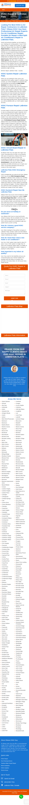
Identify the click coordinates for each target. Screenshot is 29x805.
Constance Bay (6, 549)
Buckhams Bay (5, 473)
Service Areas (4, 770)
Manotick (18, 432)
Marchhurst (18, 440)
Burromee (4, 479)
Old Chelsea (19, 500)
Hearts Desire (5, 664)
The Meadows (19, 659)
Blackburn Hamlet (6, 456)
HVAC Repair (4, 758)
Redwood (18, 566)
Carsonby (4, 506)
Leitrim (3, 724)
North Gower (19, 489)
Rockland (18, 593)
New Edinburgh (20, 487)
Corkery (4, 557)
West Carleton (19, 703)
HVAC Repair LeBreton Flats (19, 21)
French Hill (4, 629)
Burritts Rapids (5, 477)
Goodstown (5, 644)
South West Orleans (21, 637)
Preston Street (19, 547)
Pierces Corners (20, 539)
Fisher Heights (5, 619)
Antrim (3, 409)
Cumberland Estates (7, 576)
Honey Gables (5, 681)
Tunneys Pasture (20, 672)
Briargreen (4, 465)
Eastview (4, 598)
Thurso (17, 661)
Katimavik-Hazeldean (7, 703)
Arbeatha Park (5, 411)
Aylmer (3, 417)
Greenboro (4, 650)
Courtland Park (5, 561)
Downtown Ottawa (6, 592)
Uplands (18, 676)
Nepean (18, 485)
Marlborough (19, 446)
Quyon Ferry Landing (21, 562)
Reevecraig (19, 568)
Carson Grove (5, 502)
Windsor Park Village (21, 723)
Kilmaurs (4, 713)
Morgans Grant (19, 479)
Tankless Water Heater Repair (8, 763)
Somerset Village (20, 625)
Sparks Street (19, 639)
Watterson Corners (20, 697)
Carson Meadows (6, 504)
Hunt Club (4, 685)
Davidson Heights (6, 584)
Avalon (3, 415)
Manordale (18, 430)
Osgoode (18, 515)
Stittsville (18, 645)
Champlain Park (6, 525)
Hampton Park (5, 654)
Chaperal (4, 529)
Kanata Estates (5, 695)
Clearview (4, 545)
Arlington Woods (6, 413)
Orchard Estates (20, 506)
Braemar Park (5, 463)
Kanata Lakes (5, 697)
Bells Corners (5, 444)
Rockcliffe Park (19, 591)
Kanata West (5, 699)
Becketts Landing (6, 438)
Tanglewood (19, 653)
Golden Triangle (6, 643)
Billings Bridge (5, 454)
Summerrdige (19, 651)
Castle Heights (5, 510)
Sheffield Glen (19, 612)
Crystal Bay (5, 568)
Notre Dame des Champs (20, 495)
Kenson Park (5, 711)
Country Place (5, 559)
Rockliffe (18, 595)
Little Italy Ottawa (20, 409)
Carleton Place (5, 492)
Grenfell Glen (5, 652)
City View (4, 541)
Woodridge (18, 728)
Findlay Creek (5, 615)
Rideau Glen (19, 577)
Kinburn (4, 715)
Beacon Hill (5, 430)
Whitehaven (19, 717)
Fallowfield (4, 611)
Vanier (17, 682)
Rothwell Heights (20, 599)
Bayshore (4, 428)
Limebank (18, 401)
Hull (3, 683)
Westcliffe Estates (20, 711)
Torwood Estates (20, 664)
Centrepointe (5, 520)
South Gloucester (20, 627)
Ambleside (4, 407)
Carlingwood (5, 496)
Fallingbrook (5, 607)
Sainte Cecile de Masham (20, 606)
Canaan (4, 486)
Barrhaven (4, 421)
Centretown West (6, 524)
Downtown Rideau (6, 594)
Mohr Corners (19, 473)
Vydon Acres (19, 693)
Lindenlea (18, 407)
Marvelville (18, 454)
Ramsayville (19, 564)
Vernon (17, 686)
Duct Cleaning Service (6, 761)
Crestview (4, 564)
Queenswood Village (21, 558)
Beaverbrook (5, 434)
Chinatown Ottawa (6, 539)
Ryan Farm (18, 603)
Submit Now (14, 298)
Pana (17, 529)
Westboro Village (20, 709)
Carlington (4, 494)
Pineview (18, 543)
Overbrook (18, 525)
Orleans (18, 508)
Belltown (4, 448)
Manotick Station (20, 434)
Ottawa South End (20, 521)
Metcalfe (18, 467)
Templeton (18, 655)
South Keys (19, 629)
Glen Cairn (4, 637)
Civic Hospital (5, 543)
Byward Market (5, 485)
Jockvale (4, 689)
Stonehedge (19, 647)
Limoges (18, 403)
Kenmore (4, 709)
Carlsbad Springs (6, 498)
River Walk (18, 581)
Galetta (3, 631)
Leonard (4, 728)
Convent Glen (5, 551)
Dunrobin (4, 596)
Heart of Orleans (6, 662)
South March (19, 631)
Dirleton (4, 588)
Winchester (18, 721)
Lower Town (19, 415)
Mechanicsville (19, 463)
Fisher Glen (5, 617)
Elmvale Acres (5, 605)
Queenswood (19, 556)
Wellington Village (20, 701)
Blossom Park (5, 458)
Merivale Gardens (20, 465)
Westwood (18, 715)
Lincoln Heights (20, 405)
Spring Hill (18, 641)
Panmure (18, 531)
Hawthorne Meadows (7, 658)
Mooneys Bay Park (20, 475)
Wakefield (18, 695)
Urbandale (18, 678)
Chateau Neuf (5, 533)
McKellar (18, 460)
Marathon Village (20, 438)
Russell (18, 601)
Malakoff (18, 422)
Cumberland (5, 572)
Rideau (17, 575)
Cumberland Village (7, 578)
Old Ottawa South (20, 504)
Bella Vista (4, 442)
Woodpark (18, 727)
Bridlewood (5, 467)
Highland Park (5, 674)
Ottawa (17, 517)
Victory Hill (18, 688)
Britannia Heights (6, 471)
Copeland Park (5, 555)
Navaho (18, 481)
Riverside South (20, 585)
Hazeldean (4, 660)
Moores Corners (20, 477)
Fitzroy (3, 621)
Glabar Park (5, 635)
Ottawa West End (20, 523)
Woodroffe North (20, 730)
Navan (17, 483)
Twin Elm (18, 674)
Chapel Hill (4, 527)
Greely (3, 648)
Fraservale (4, 627)
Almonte (4, 403)
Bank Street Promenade (8, 419)
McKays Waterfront (20, 458)
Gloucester (4, 639)
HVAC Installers (5, 768)
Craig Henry (5, 563)
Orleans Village (20, 510)
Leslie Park (4, 730)
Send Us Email (9, 778)
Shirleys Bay (19, 614)
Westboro (18, 707)
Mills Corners (19, 471)
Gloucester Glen (6, 641)
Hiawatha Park (5, 672)
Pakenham (18, 527)
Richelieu (18, 572)
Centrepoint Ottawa (6, 518)
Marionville (18, 444)
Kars (3, 701)
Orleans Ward (19, 511)
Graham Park (5, 646)
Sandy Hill (18, 608)
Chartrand (4, 531)
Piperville (18, 545)
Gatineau (4, 633)
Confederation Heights (7, 547)
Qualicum (18, 549)
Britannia (4, 469)
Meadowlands (19, 461)
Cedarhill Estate (6, 514)
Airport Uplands (6, 401)
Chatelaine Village (6, 535)
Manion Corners (20, 426)
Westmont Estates (20, 713)
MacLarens (18, 421)
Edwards (4, 600)
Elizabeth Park (5, 602)
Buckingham (5, 475)
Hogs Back (4, 680)
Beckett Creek (5, 436)
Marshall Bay (19, 448)
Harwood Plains (6, 656)
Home (2, 21)
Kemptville (4, 707)
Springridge (19, 643)
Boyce (3, 461)
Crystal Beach (5, 570)
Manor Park (19, 428)
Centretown (5, 522)
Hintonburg (4, 678)
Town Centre (19, 666)
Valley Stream (19, 680)
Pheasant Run (19, 537)
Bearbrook (4, 432)
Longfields (18, 411)
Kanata (3, 693)
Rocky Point (19, 597)
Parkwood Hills (19, 533)
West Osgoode (19, 705)
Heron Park (5, 670)
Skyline (18, 618)
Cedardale (4, 512)
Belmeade (4, 452)
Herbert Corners (6, 666)
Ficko (3, 613)
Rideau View (19, 579)
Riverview (18, 589)
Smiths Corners (20, 620)
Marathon (18, 436)
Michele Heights (20, 469)
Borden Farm (5, 460)
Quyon (17, 560)
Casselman (5, 508)
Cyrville (4, 580)
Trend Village (19, 670)
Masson (18, 456)
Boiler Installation (5, 765)
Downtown (4, 590)
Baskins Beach (5, 424)
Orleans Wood (19, 513)
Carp (3, 500)
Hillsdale (4, 676)
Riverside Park (19, 583)
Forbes (3, 625)
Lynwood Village (20, 419)
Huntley (4, 687)
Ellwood (4, 604)
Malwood (18, 424)
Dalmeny (4, 582)
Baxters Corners (6, 426)
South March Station (21, 635)
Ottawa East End (20, 519)
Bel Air (3, 440)
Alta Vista (4, 405)
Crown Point (5, 566)
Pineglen (18, 541)
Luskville (18, 417)
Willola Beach (19, 719)
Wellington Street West (21, 699)
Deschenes (5, 586)
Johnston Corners (6, 691)
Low (17, 413)
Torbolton (18, 663)
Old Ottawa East (20, 502)
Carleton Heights (6, 488)
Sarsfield (18, 610)
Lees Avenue (5, 722)
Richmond (18, 574)
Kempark (4, 705)
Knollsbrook (5, 717)
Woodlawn (18, 725)
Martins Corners (20, 450)
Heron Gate (5, 668)
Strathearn (18, 649)
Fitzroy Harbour (6, 623)
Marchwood (19, 442)
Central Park (5, 516)
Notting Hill (18, 498)
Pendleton (18, 535)
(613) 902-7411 (20, 5)
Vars (17, 684)
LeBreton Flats (8, 21)
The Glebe (18, 657)
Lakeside (4, 718)
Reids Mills (18, 570)
